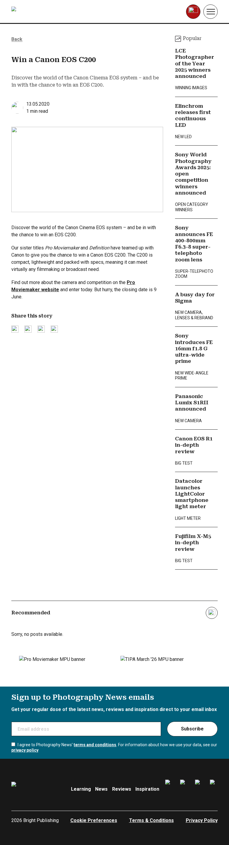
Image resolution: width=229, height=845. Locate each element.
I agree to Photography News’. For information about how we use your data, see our (114, 747)
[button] (210, 11)
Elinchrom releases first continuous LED (193, 115)
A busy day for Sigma (195, 298)
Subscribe (192, 729)
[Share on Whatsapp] (54, 329)
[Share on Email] (41, 329)
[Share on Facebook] (28, 329)
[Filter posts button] (212, 613)
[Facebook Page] (169, 789)
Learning (81, 789)
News (101, 789)
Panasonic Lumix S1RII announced (191, 402)
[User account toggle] (193, 11)
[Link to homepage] (49, 12)
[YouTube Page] (214, 789)
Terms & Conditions (151, 820)
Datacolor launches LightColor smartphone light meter (191, 493)
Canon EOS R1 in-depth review (194, 445)
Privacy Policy (202, 820)
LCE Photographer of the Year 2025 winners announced (194, 63)
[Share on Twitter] (14, 329)
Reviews (121, 789)
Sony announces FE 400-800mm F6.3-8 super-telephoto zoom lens (194, 243)
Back (16, 39)
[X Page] (199, 789)
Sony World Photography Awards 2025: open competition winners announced (193, 174)
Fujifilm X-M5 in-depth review (193, 542)
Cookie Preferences (93, 820)
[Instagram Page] (184, 789)
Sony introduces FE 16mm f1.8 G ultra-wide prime (194, 348)
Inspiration (147, 789)
